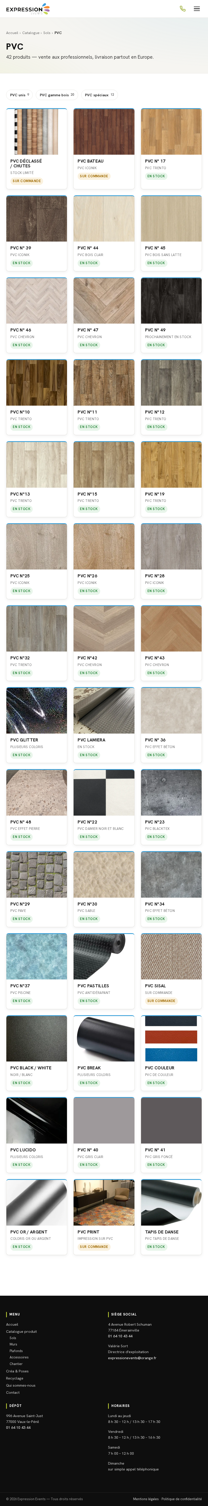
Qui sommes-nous (21, 1385)
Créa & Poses (17, 1371)
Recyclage (14, 1378)
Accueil (12, 32)
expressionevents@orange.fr (132, 1357)
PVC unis (19, 94)
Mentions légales (146, 1499)
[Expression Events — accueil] (28, 8)
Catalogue (31, 32)
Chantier (16, 1364)
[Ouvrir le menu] (197, 8)
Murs (13, 1344)
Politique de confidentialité (182, 1499)
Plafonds (16, 1351)
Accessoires (19, 1357)
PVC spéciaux (99, 94)
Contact (13, 1392)
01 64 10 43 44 (120, 1336)
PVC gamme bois (57, 94)
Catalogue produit (21, 1331)
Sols (46, 32)
